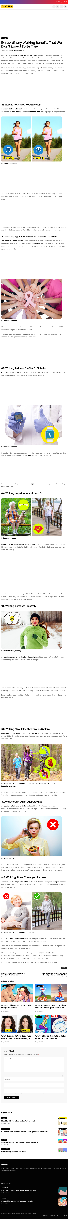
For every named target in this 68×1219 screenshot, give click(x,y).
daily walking (16, 112)
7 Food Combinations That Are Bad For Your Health (18, 1121)
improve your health (46, 953)
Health (4, 38)
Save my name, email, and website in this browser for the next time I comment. (24, 1094)
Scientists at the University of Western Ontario (18, 544)
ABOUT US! (52, 1215)
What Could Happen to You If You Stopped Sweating (16, 1006)
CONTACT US (45, 1215)
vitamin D (28, 594)
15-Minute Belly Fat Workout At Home (13, 1152)
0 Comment (18, 50)
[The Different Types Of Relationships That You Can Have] (62, 1191)
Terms (65, 1215)
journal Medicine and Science (25, 55)
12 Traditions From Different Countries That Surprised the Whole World (24, 1132)
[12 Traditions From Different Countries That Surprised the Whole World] (62, 1132)
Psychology (5, 1187)
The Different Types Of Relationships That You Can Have (18, 1190)
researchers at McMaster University (22, 938)
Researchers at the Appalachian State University (19, 733)
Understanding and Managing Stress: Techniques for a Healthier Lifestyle (54, 974)
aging (54, 882)
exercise (37, 244)
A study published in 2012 (10, 372)
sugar (32, 484)
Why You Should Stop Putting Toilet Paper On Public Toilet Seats (50, 1037)
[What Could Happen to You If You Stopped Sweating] (17, 993)
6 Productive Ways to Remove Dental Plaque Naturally (19, 1142)
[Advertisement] (34, 21)
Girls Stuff (5, 1149)
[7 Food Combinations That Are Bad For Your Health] (62, 1121)
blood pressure (34, 112)
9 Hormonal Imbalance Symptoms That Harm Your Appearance (13, 974)
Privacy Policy (59, 1215)
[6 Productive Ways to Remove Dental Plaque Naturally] (62, 1141)
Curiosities (5, 1129)
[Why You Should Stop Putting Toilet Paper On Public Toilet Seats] (51, 1024)
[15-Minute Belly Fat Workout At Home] (62, 1150)
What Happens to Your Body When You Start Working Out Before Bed (50, 1006)
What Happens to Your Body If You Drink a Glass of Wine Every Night (16, 1037)
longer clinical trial (21, 882)
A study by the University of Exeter (14, 806)
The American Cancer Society (12, 241)
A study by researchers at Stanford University (18, 657)
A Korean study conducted (11, 109)
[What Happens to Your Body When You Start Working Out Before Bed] (51, 993)
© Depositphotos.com (9, 164)
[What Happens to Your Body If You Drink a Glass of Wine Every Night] (17, 1024)
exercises (31, 456)
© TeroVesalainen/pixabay (11, 651)
